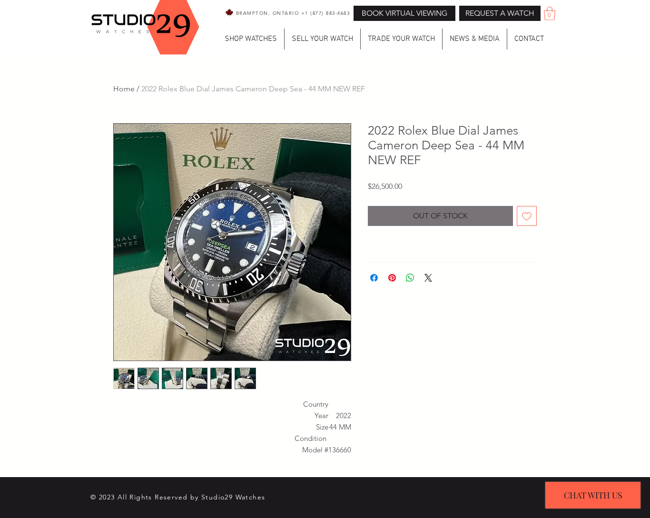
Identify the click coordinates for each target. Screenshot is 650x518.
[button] (500, 13)
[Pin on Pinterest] (392, 277)
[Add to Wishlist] (527, 216)
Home (124, 88)
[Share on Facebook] (374, 277)
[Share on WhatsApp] (410, 277)
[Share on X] (428, 277)
